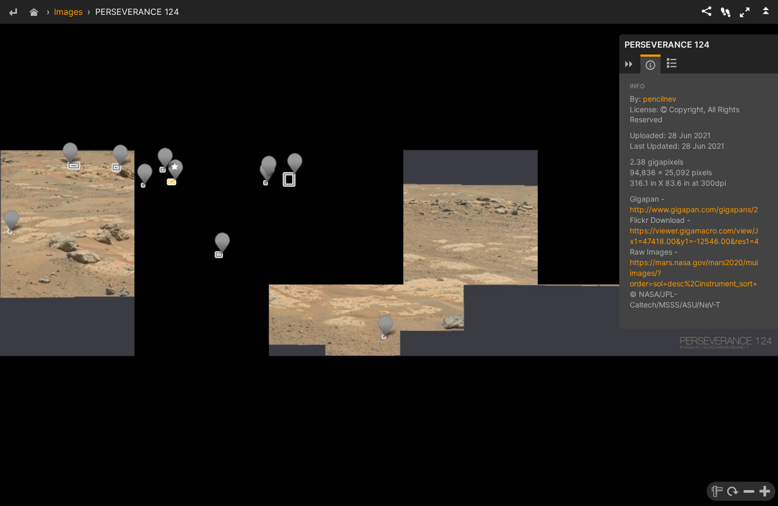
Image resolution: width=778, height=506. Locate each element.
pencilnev (659, 98)
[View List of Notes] (672, 64)
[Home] (33, 13)
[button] (744, 12)
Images (68, 11)
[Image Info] (650, 65)
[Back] (12, 13)
